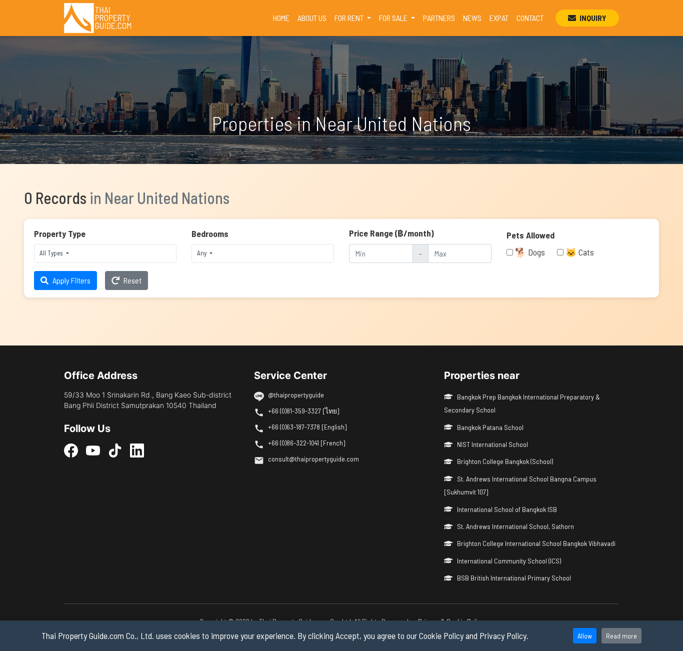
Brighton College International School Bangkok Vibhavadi (536, 543)
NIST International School (492, 444)
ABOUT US (312, 17)
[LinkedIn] (137, 450)
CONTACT (530, 17)
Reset (133, 280)
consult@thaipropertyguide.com (313, 458)
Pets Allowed (530, 235)
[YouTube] (93, 450)
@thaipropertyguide (296, 394)
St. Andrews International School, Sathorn (515, 526)
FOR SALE (394, 17)
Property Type (60, 233)
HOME (283, 17)
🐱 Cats (580, 252)
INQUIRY (592, 17)
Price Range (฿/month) (391, 233)
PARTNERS (439, 17)
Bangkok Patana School (490, 427)
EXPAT (499, 17)
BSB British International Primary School (514, 578)
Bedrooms (210, 233)
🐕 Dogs (530, 252)
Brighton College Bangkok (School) (505, 461)
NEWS (472, 17)
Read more (621, 636)
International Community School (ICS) (509, 560)
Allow (585, 636)
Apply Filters (71, 280)
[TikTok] (115, 450)
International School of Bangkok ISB (507, 509)
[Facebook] (71, 450)
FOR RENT (349, 17)
